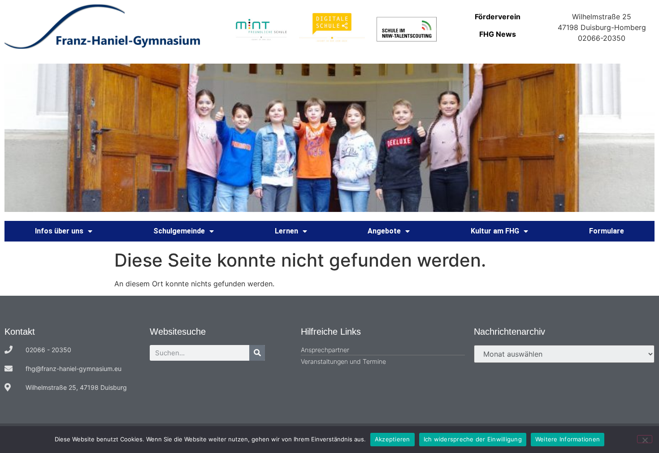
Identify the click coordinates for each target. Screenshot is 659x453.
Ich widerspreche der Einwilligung (473, 439)
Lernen (286, 231)
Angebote (384, 231)
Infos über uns (59, 231)
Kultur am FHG (495, 231)
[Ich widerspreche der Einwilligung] (644, 439)
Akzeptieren (392, 439)
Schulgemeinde (179, 231)
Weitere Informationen (567, 439)
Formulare (606, 231)
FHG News (497, 34)
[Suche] (257, 353)
